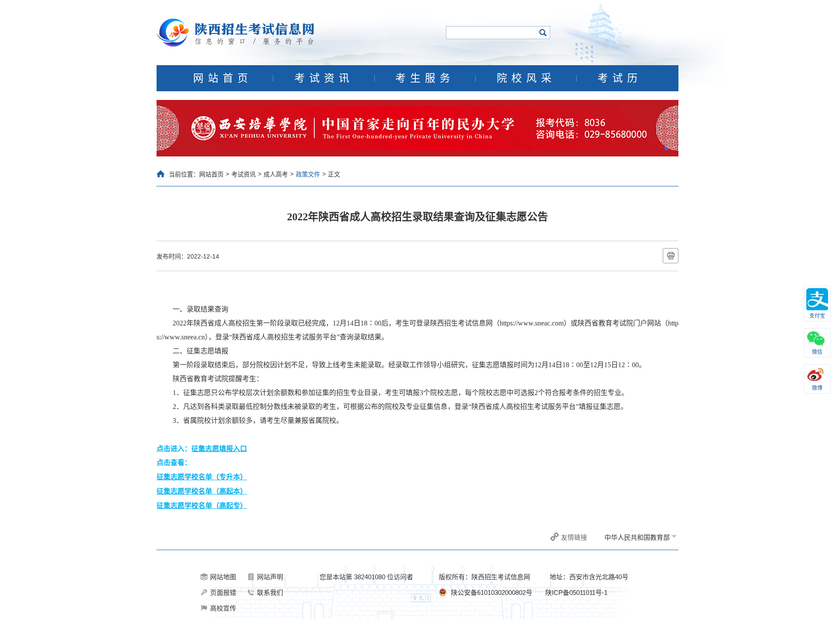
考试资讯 (324, 78)
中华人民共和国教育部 (637, 537)
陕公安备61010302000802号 (491, 592)
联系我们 (270, 592)
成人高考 (276, 174)
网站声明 (270, 577)
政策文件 (308, 174)
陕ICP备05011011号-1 (576, 592)
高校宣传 (223, 608)
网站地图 (223, 577)
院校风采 (526, 78)
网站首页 (222, 78)
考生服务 (424, 78)
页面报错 (223, 592)
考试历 (620, 78)
